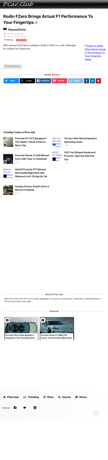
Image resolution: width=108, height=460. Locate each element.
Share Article (52, 75)
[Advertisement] (52, 107)
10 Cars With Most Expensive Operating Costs (80, 140)
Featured (54, 311)
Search (66, 397)
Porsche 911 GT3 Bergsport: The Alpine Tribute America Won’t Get (31, 142)
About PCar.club (54, 294)
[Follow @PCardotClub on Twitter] (25, 408)
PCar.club (13, 397)
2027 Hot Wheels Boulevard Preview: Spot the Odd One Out (79, 156)
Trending (33, 397)
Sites (50, 397)
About (83, 397)
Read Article (13, 66)
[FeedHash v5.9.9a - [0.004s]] (96, 414)
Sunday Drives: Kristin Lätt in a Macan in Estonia (32, 188)
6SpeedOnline (17, 29)
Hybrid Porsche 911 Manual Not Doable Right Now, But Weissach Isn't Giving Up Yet (31, 173)
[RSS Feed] (35, 408)
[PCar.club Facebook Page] (15, 408)
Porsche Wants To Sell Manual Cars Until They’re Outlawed (32, 157)
